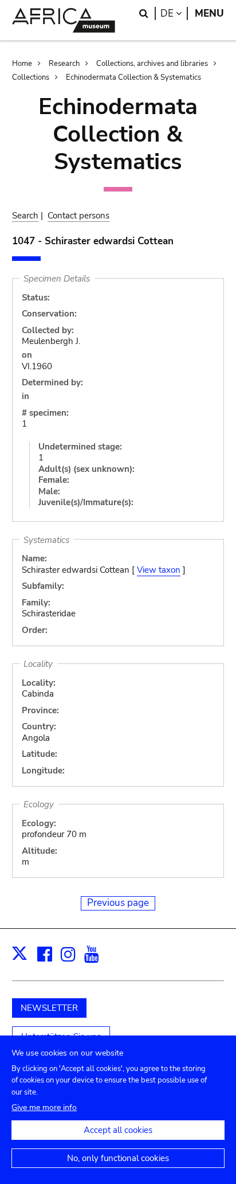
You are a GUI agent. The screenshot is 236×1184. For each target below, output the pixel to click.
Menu (209, 13)
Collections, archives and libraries (152, 63)
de (174, 13)
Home (22, 63)
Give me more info (44, 1107)
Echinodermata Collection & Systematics (133, 77)
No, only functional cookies (118, 1158)
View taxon (158, 570)
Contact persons (78, 215)
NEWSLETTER (49, 1008)
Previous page (118, 902)
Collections (30, 77)
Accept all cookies (118, 1130)
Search (25, 215)
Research (64, 63)
